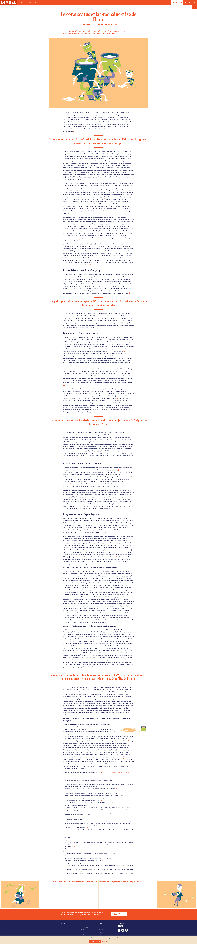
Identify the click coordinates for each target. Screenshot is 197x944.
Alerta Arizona (84, 927)
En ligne (21, 2)
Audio (81, 932)
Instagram (126, 930)
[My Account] (185, 2)
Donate (132, 914)
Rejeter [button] (98, 941)
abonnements (177, 2)
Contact (100, 931)
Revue (29, 2)
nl (194, 2)
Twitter (122, 930)
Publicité (100, 929)
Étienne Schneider (87, 24)
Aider (99, 927)
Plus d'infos (105, 941)
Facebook (119, 930)
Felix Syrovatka (101, 24)
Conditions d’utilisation (101, 933)
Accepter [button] (92, 941)
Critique (82, 934)
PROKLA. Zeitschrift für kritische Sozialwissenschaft (115, 772)
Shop (36, 2)
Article (81, 931)
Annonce (82, 929)
